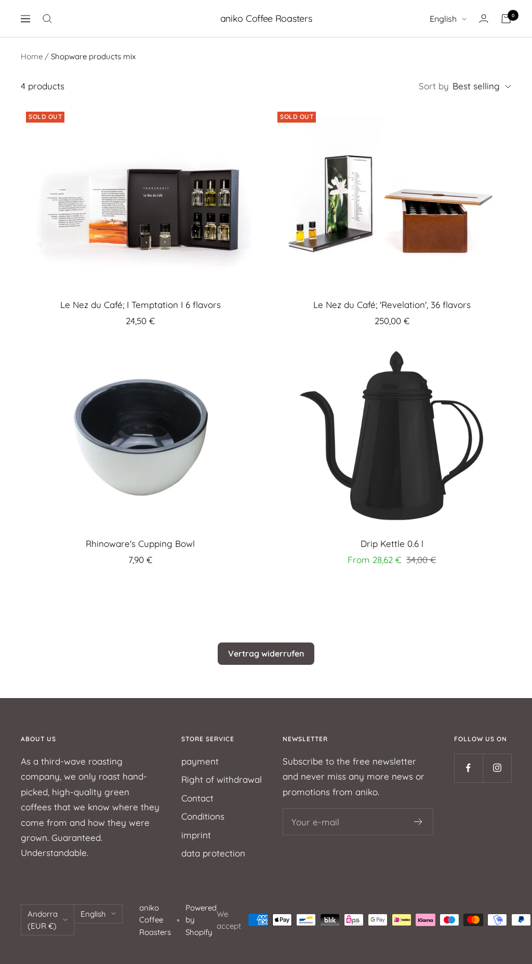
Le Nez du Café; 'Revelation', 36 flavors (392, 304)
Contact (197, 798)
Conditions (202, 816)
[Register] (418, 821)
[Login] (483, 18)
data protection (213, 853)
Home (32, 56)
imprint (196, 834)
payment (200, 761)
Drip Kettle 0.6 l (392, 543)
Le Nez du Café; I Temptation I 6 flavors (140, 304)
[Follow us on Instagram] (497, 768)
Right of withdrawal (221, 779)
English (443, 19)
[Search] (47, 18)
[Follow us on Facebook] (468, 768)
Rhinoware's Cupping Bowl (140, 543)
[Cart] (506, 18)
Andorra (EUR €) (43, 920)
